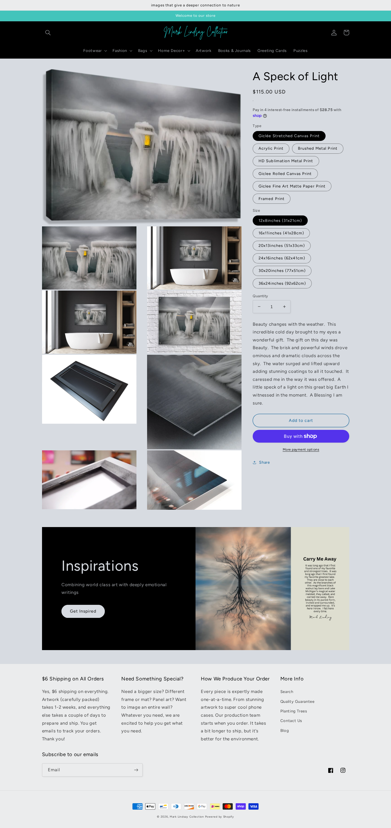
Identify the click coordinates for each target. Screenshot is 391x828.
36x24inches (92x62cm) (282, 283)
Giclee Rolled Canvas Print (285, 173)
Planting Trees (293, 711)
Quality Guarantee (297, 701)
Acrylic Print (271, 148)
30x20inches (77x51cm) (282, 270)
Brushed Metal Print (318, 148)
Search (286, 691)
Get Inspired (83, 611)
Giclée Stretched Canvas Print (289, 135)
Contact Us (291, 720)
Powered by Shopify (219, 816)
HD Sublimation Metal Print (286, 160)
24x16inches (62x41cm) (282, 258)
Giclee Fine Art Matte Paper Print (292, 185)
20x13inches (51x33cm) (282, 245)
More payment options (301, 449)
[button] (48, 32)
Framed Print (272, 198)
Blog (284, 730)
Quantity (260, 295)
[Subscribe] (136, 769)
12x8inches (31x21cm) (280, 220)
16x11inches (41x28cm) (281, 233)
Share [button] (264, 462)
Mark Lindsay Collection (187, 816)
